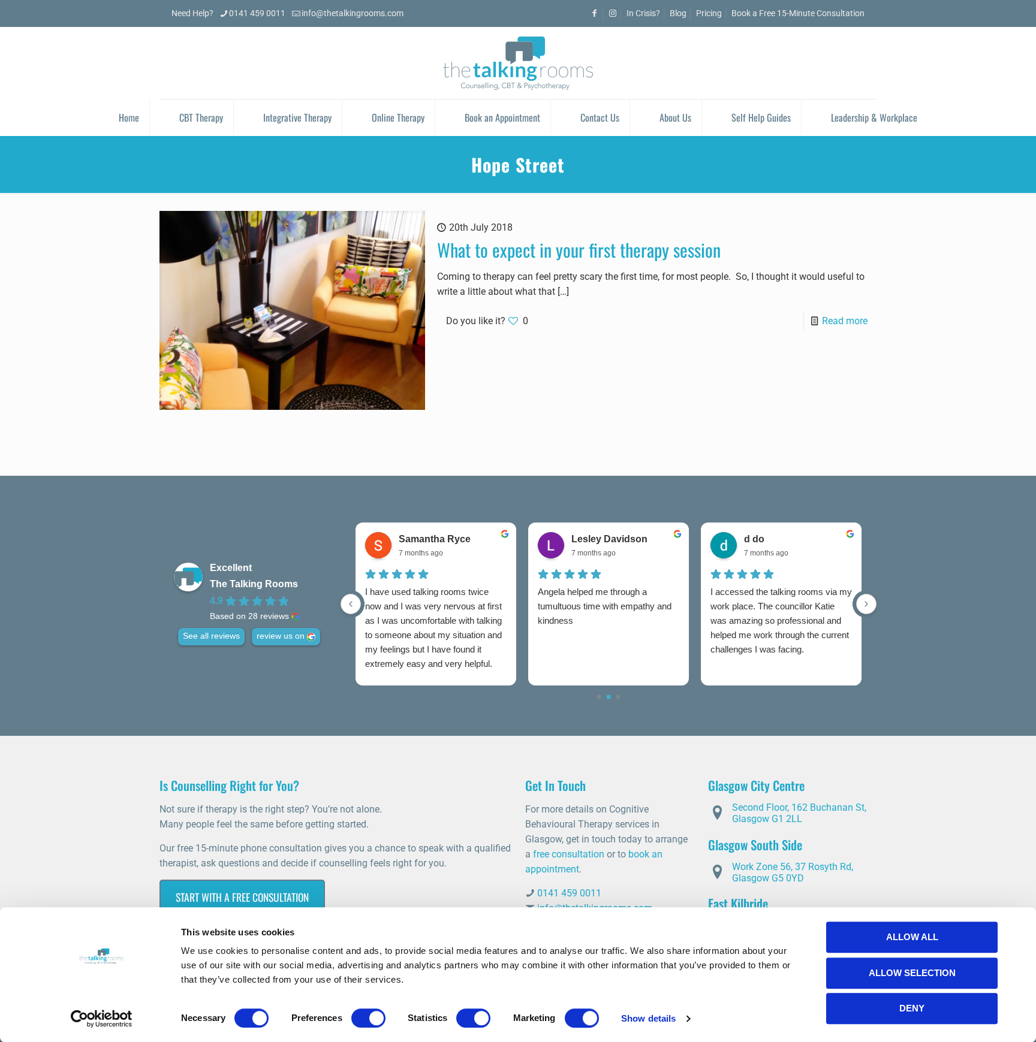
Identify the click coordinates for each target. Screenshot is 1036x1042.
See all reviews (211, 636)
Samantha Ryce (435, 539)
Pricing (709, 13)
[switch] (368, 1018)
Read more (845, 321)
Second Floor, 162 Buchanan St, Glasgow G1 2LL (799, 813)
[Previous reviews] (351, 604)
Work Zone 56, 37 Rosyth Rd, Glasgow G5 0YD (792, 872)
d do (754, 539)
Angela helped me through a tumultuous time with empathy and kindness (604, 606)
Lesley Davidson (609, 539)
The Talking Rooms (254, 584)
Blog (678, 13)
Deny (911, 1008)
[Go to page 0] (599, 697)
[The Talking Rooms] (518, 63)
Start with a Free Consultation (242, 897)
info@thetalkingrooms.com (352, 13)
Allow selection (912, 973)
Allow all (912, 937)
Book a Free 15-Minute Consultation (798, 13)
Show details (648, 1018)
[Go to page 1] (608, 696)
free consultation (568, 854)
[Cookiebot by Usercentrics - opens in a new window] (101, 1019)
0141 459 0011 (257, 13)
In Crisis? (643, 13)
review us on (281, 636)
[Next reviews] (866, 604)
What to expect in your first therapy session (579, 249)
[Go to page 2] (618, 697)
